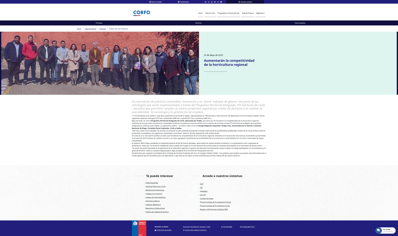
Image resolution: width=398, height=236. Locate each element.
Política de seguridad (164, 230)
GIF (201, 187)
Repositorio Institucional (155, 208)
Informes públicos (153, 201)
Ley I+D (203, 195)
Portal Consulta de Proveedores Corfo (215, 206)
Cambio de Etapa (206, 198)
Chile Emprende (152, 183)
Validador (204, 191)
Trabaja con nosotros (154, 194)
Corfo (79, 29)
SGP (201, 184)
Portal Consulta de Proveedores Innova (215, 202)
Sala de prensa (90, 29)
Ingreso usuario (246, 2)
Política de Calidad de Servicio (157, 212)
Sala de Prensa (248, 13)
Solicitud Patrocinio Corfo (156, 186)
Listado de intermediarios (156, 197)
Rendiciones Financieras (155, 190)
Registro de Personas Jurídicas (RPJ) (214, 209)
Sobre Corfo (210, 13)
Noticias (198, 23)
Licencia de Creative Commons (195, 230)
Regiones (260, 13)
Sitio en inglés (157, 2)
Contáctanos (184, 2)
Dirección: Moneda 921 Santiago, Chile (196, 227)
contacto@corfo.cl (248, 227)
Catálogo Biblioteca (153, 205)
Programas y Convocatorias (228, 13)
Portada (99, 23)
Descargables (300, 23)
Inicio (200, 13)
